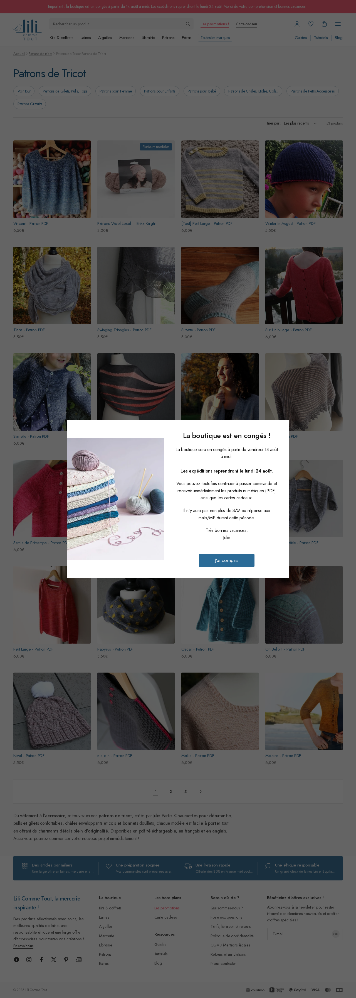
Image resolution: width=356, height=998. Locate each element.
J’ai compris (226, 560)
